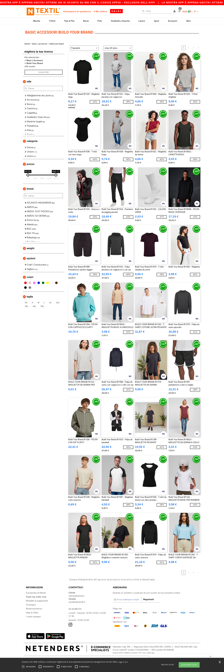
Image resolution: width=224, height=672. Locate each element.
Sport (156, 21)
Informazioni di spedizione (77, 11)
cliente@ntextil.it (76, 596)
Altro (188, 21)
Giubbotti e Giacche (120, 21)
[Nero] (25, 287)
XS (26, 303)
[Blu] (38, 282)
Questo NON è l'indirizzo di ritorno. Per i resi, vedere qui (133, 653)
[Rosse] (25, 282)
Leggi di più (123, 662)
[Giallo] (47, 282)
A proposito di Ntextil (36, 593)
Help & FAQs (32, 612)
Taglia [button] (30, 296)
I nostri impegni (33, 616)
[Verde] (43, 282)
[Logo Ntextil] (43, 11)
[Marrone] (56, 282)
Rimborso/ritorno (34, 608)
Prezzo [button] (30, 164)
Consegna (31, 604)
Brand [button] (30, 188)
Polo (100, 21)
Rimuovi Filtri (43, 72)
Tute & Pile (69, 21)
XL (50, 303)
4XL (34, 306)
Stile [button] (29, 81)
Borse (86, 21)
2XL (58, 303)
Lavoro (142, 21)
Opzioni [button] (31, 258)
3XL (26, 306)
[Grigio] (29, 287)
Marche (36, 21)
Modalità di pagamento (37, 600)
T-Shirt (52, 21)
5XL (42, 306)
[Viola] (34, 282)
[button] (174, 11)
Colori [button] (30, 277)
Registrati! (148, 599)
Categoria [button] (32, 141)
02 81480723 (75, 609)
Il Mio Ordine (100, 11)
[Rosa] (29, 282)
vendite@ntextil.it (77, 602)
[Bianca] (52, 282)
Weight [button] (30, 248)
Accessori (172, 21)
